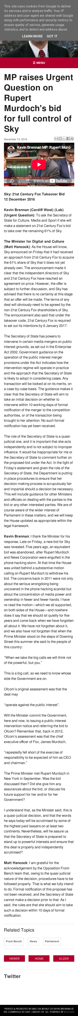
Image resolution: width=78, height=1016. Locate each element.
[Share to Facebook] (68, 138)
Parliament (52, 941)
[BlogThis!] (60, 138)
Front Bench (14, 941)
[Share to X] (64, 138)
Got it (52, 36)
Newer (14, 958)
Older (64, 958)
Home (39, 958)
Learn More (32, 36)
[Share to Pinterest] (72, 138)
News (33, 941)
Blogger (69, 1011)
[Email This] (56, 138)
